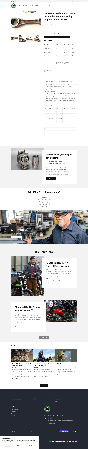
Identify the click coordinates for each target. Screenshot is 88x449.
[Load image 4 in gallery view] (37, 38)
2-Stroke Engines (14, 394)
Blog (56, 401)
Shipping (45, 24)
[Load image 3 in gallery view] (29, 38)
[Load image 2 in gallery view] (22, 38)
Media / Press (58, 397)
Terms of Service (14, 409)
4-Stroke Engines (14, 397)
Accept (18, 445)
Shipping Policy (14, 411)
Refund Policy (14, 413)
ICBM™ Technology (37, 394)
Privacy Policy (14, 415)
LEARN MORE (51, 178)
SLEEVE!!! (59, 364)
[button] (20, 5)
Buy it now (56, 37)
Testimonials (58, 399)
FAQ (34, 397)
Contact (34, 399)
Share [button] (46, 138)
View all (44, 385)
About (56, 394)
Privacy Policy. (33, 441)
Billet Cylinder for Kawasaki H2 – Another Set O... (21, 365)
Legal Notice (13, 417)
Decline (30, 445)
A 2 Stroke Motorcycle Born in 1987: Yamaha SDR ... (43, 365)
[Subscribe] (31, 431)
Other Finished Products (16, 399)
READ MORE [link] (44, 337)
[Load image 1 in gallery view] (14, 38)
